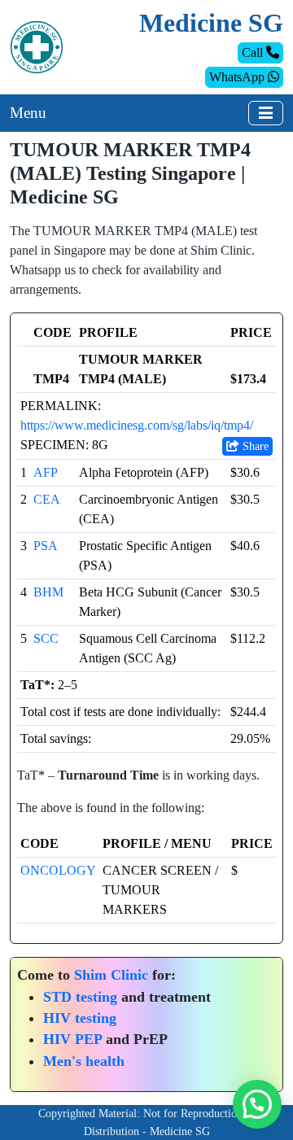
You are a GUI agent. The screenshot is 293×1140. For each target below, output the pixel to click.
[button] (257, 1104)
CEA (46, 499)
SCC (46, 638)
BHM (48, 592)
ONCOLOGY (58, 870)
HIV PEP (72, 1039)
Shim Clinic (111, 975)
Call (254, 52)
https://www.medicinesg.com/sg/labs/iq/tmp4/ (136, 425)
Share (254, 446)
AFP (45, 472)
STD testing (80, 997)
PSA (45, 546)
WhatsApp (238, 77)
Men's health (84, 1061)
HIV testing (79, 1018)
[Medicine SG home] (36, 46)
